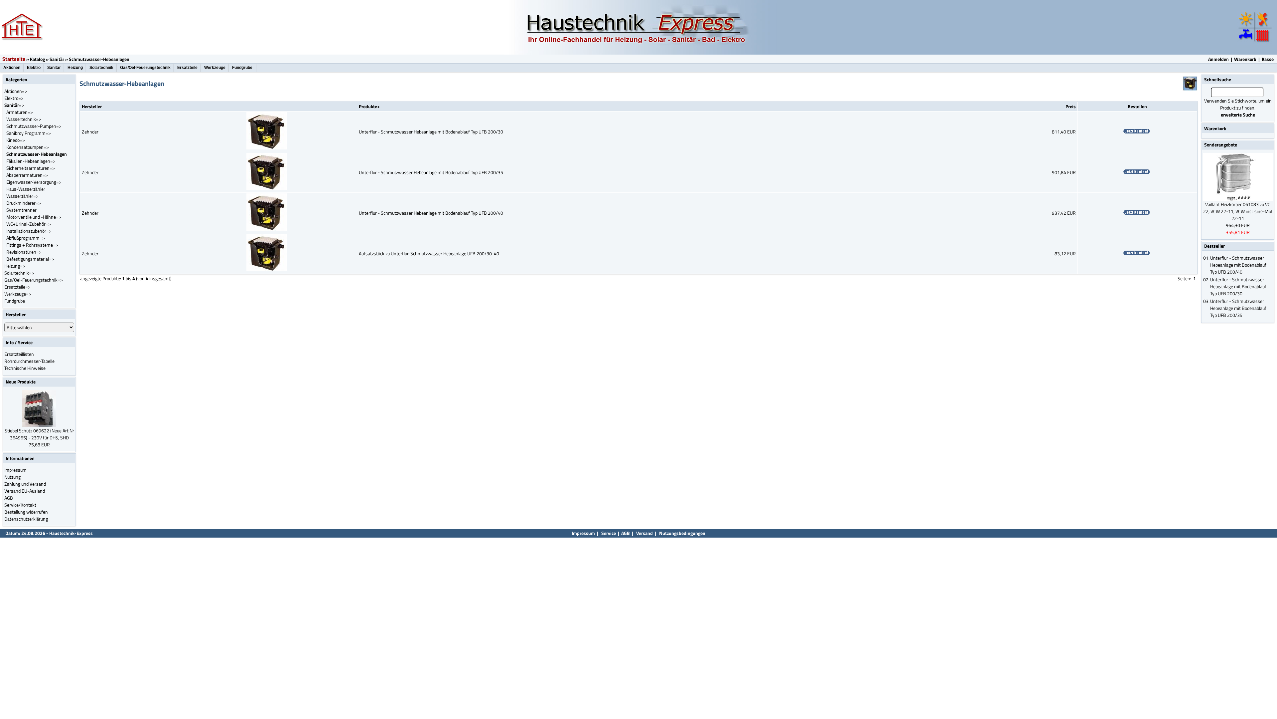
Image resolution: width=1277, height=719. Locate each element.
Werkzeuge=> (17, 293)
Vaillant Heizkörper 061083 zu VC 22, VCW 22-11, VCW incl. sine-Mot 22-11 (1238, 211)
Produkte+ (369, 106)
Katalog (37, 59)
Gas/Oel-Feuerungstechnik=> (33, 279)
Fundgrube (242, 67)
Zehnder (90, 131)
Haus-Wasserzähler (25, 188)
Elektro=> (14, 98)
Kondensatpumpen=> (27, 146)
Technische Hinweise (25, 367)
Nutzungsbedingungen (682, 533)
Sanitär (57, 59)
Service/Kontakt (20, 504)
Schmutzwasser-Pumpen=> (34, 125)
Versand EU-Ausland (24, 490)
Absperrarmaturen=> (27, 174)
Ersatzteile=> (17, 286)
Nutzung (12, 476)
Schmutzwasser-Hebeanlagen (99, 59)
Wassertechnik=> (23, 119)
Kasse (1268, 59)
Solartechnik (101, 67)
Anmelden (1218, 59)
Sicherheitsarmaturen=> (30, 167)
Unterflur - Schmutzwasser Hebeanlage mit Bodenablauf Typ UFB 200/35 (431, 172)
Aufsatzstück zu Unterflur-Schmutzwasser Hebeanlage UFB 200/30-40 (429, 253)
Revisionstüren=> (24, 251)
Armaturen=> (19, 112)
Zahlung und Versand (25, 483)
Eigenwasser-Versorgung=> (34, 181)
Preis (1070, 106)
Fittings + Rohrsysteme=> (32, 244)
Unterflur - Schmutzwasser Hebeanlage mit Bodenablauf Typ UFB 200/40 (431, 212)
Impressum (15, 469)
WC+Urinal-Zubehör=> (28, 223)
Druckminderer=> (23, 202)
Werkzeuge (214, 67)
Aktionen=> (15, 91)
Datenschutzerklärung (26, 518)
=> (14, 105)
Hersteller (92, 106)
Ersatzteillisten (19, 354)
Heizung (75, 67)
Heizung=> (14, 265)
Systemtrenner (21, 209)
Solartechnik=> (19, 272)
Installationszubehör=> (29, 230)
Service (608, 533)
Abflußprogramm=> (25, 237)
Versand (644, 533)
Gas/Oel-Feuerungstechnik (145, 67)
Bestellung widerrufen (26, 511)
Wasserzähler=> (22, 195)
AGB (8, 497)
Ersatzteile (187, 67)
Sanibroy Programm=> (28, 132)
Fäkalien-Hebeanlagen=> (31, 160)
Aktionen (11, 67)
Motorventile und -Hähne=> (33, 216)
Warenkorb (1245, 59)
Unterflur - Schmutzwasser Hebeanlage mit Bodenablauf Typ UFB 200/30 (431, 131)
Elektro (34, 67)
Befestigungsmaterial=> (30, 258)
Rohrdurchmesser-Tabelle (29, 361)
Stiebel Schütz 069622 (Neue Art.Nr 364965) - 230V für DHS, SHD (39, 434)
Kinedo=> (15, 139)
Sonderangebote (1220, 144)
